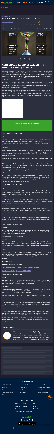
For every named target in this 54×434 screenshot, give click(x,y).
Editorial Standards (27, 411)
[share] (33, 59)
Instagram (39, 317)
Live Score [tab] (40, 2)
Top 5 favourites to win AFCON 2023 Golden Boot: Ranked (20, 267)
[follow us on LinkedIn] (32, 420)
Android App (18, 319)
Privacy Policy (26, 408)
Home (16, 403)
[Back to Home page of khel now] (7, 2)
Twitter (34, 317)
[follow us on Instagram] (24, 420)
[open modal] (50, 397)
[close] (51, 423)
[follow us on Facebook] (21, 420)
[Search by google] (45, 2)
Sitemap (35, 406)
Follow (16, 21)
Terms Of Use (18, 411)
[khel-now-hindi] (52, 2)
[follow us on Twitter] (27, 420)
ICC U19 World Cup (28, 71)
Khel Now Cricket (20, 317)
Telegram (5, 321)
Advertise (25, 406)
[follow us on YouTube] (30, 420)
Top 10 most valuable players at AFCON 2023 (16, 271)
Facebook (29, 317)
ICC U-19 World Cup (6, 16)
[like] (20, 59)
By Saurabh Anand (7, 22)
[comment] (24, 59)
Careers (25, 403)
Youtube (45, 317)
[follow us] (29, 59)
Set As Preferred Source (46, 22)
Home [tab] (18, 2)
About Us (17, 406)
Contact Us (18, 408)
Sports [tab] (25, 2)
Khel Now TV (36, 408)
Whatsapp (45, 319)
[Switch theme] (49, 2)
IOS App (25, 319)
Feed (34, 403)
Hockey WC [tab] (32, 2)
